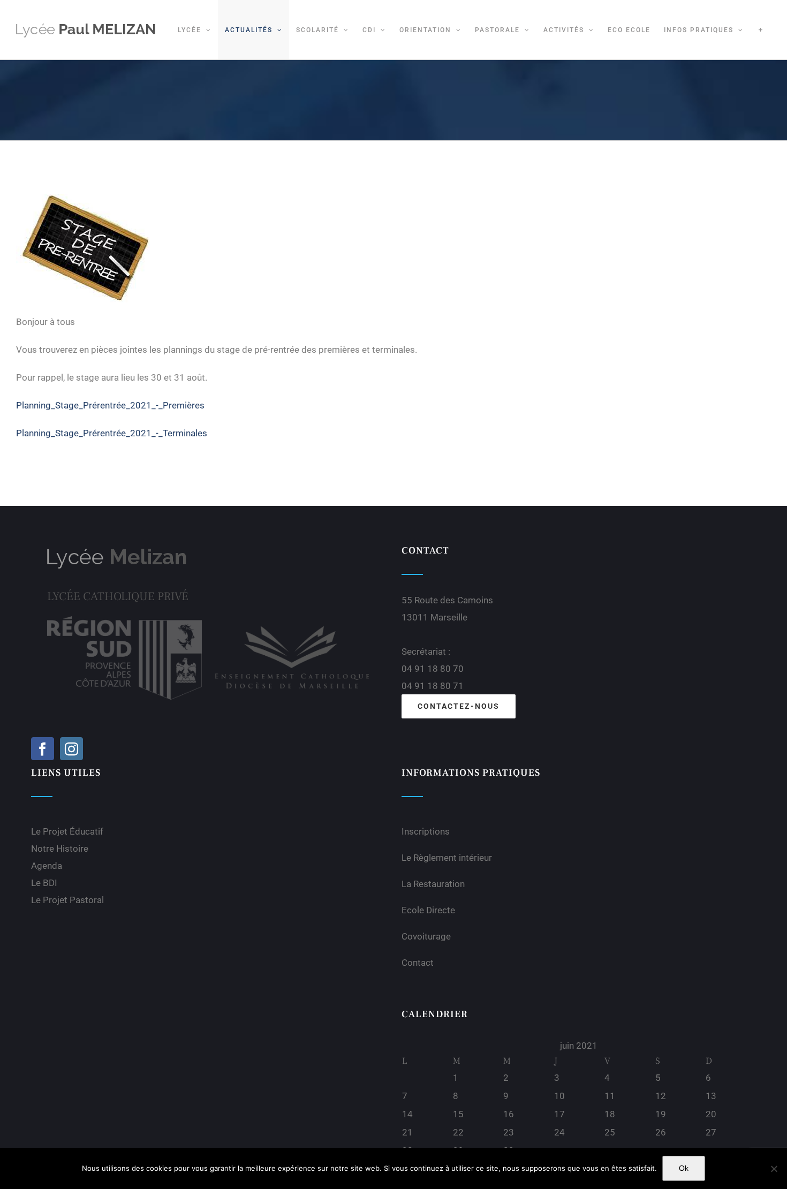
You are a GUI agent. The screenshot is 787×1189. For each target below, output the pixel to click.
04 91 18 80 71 (433, 685)
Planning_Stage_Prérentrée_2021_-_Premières (110, 405)
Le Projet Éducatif (67, 831)
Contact (418, 962)
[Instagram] (71, 748)
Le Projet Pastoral (67, 900)
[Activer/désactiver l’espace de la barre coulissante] (760, 29)
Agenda (46, 865)
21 (407, 1132)
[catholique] (292, 620)
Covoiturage (426, 936)
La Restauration (433, 884)
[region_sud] (124, 620)
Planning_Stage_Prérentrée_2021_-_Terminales (111, 433)
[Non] (773, 1168)
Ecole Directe (428, 910)
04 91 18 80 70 (433, 668)
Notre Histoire (59, 848)
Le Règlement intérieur (447, 857)
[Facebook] (42, 748)
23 (508, 1132)
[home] (116, 552)
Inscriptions (426, 831)
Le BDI (44, 882)
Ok (683, 1168)
